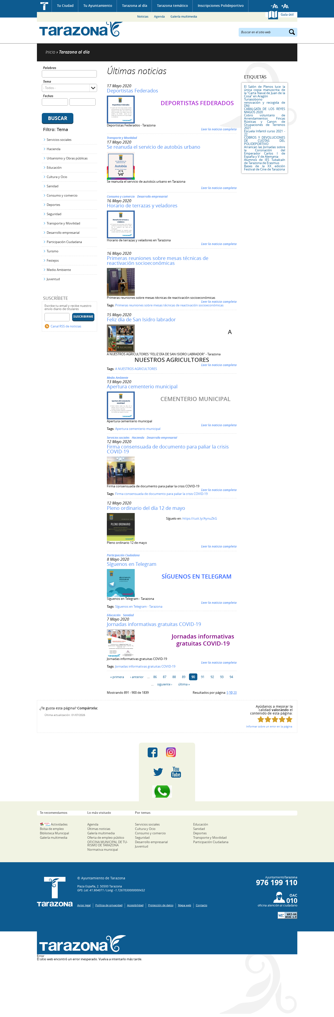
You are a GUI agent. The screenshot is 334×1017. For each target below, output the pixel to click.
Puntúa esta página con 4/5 (282, 719)
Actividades (59, 824)
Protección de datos (160, 905)
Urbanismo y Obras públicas (67, 158)
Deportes (53, 204)
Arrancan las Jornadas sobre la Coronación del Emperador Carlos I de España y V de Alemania (264, 152)
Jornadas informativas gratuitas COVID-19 (154, 624)
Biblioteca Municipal (54, 833)
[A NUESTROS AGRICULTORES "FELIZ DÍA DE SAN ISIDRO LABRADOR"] (121, 351)
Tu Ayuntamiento (97, 5)
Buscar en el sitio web (256, 32)
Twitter (158, 772)
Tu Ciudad (65, 5)
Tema (47, 82)
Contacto (201, 905)
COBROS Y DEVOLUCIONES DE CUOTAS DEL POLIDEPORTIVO (264, 140)
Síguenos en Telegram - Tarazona (138, 606)
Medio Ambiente (59, 270)
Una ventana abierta (81, 943)
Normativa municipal (102, 849)
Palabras (49, 68)
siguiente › (164, 684)
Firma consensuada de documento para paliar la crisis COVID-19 (168, 449)
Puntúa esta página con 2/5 (268, 719)
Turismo (52, 251)
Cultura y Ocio (57, 177)
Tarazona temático (172, 5)
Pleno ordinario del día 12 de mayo (146, 508)
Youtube (176, 772)
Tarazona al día (134, 5)
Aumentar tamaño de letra (285, 6)
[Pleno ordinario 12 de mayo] (121, 539)
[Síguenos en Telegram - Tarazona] (121, 595)
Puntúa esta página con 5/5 (289, 719)
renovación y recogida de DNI (264, 104)
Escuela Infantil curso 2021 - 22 (264, 132)
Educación (54, 167)
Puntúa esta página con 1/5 (260, 719)
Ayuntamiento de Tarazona (81, 28)
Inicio (44, 6)
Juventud (53, 279)
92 (212, 677)
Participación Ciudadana (64, 242)
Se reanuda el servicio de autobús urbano (153, 147)
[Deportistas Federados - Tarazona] (121, 122)
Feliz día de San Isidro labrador (141, 319)
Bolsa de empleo (52, 829)
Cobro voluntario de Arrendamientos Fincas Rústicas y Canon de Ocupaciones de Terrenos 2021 (264, 121)
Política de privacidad (108, 905)
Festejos (53, 260)
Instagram (176, 752)
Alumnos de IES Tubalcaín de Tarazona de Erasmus (264, 161)
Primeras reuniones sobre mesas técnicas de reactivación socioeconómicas (157, 260)
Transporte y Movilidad (63, 223)
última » (184, 684)
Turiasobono (253, 99)
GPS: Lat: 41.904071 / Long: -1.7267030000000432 (111, 890)
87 (164, 677)
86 (155, 677)
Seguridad (54, 214)
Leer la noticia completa (219, 129)
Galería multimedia (183, 16)
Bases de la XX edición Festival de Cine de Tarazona (264, 167)
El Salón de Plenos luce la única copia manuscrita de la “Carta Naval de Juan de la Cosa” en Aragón (264, 91)
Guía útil (287, 14)
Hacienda (53, 149)
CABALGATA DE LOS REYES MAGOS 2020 (264, 110)
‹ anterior (137, 677)
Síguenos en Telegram (131, 564)
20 (235, 692)
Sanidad (52, 186)
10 (231, 692)
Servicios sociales (59, 139)
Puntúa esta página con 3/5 (275, 719)
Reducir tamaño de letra (274, 6)
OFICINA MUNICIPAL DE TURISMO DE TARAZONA (107, 843)
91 (202, 677)
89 (183, 677)
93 (221, 677)
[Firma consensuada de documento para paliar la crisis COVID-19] (121, 483)
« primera (117, 677)
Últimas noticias (98, 829)
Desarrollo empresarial (63, 232)
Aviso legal (84, 905)
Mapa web (184, 905)
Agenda (159, 16)
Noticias (142, 16)
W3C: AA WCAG (287, 915)
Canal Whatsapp (167, 791)
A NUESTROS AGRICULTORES (136, 369)
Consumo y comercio (62, 195)
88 (174, 677)
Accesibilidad (135, 905)
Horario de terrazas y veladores (142, 205)
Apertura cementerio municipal (142, 386)
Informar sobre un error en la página (269, 726)
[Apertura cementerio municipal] (121, 418)
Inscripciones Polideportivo (221, 5)
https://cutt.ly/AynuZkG (199, 518)
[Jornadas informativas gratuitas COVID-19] (121, 656)
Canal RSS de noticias (66, 326)
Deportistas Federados (132, 90)
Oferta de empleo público (105, 837)
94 (231, 677)
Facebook (152, 752)
